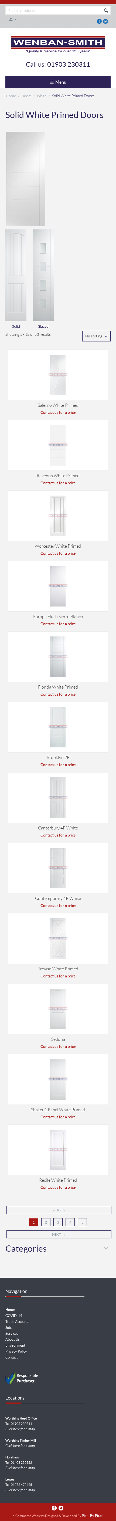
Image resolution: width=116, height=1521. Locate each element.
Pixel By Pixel (92, 1516)
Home (11, 95)
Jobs (8, 1328)
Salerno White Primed (58, 405)
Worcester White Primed (58, 546)
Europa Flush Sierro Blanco (58, 616)
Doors (26, 95)
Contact (11, 1357)
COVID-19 (13, 1316)
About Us (12, 1339)
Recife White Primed (58, 1180)
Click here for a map (20, 1429)
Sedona (58, 1039)
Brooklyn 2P (58, 757)
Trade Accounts (17, 1322)
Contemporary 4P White (58, 898)
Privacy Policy (16, 1351)
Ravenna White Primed (58, 475)
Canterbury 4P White (58, 828)
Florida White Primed (58, 687)
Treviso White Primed (58, 969)
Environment (15, 1345)
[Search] (106, 10)
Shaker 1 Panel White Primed (58, 1109)
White (41, 95)
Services (11, 1334)
